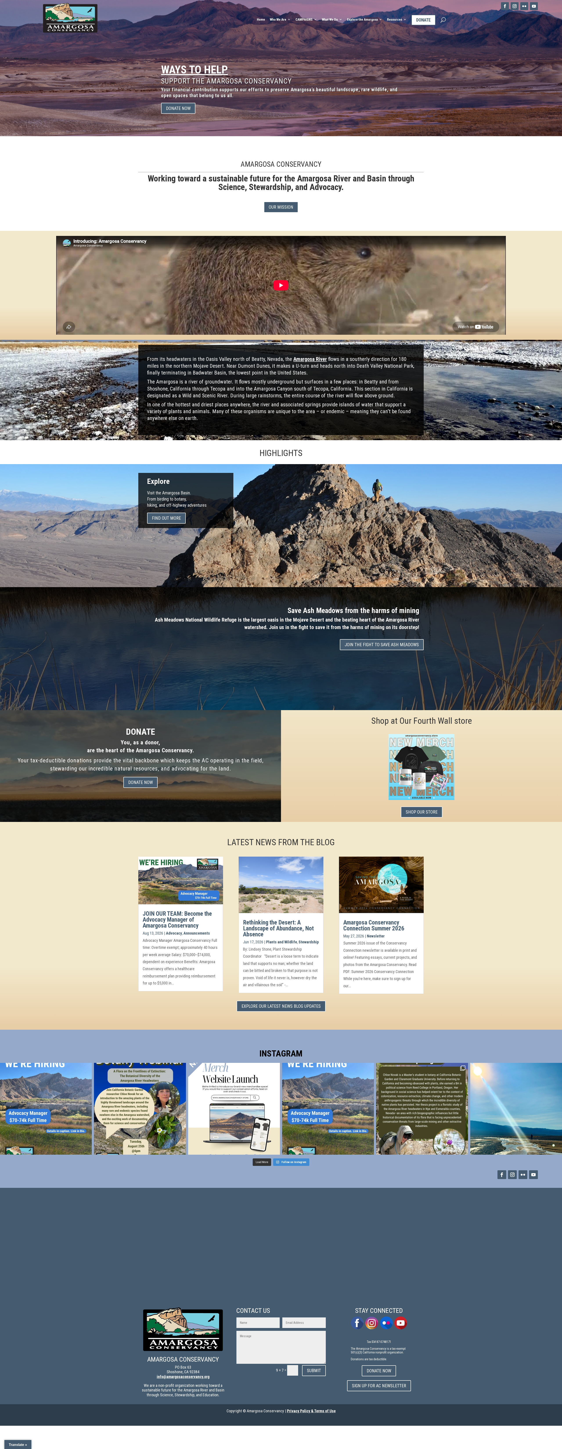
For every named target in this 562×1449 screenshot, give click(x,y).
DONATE (423, 20)
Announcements (197, 933)
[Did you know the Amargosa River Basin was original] (516, 1109)
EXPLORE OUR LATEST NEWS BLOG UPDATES (281, 1006)
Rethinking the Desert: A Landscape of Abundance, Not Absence (278, 928)
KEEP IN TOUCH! (325, 85)
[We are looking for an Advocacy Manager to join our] (46, 1109)
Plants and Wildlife (281, 942)
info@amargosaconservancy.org (183, 1376)
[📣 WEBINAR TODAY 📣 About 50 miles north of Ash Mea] (140, 1109)
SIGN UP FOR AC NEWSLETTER (321, 108)
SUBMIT (314, 1370)
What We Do (330, 20)
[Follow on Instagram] (515, 6)
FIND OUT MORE (166, 518)
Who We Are (278, 20)
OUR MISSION (281, 207)
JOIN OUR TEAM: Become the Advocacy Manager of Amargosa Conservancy (177, 919)
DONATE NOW (140, 782)
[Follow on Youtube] (534, 6)
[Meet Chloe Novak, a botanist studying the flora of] (422, 1109)
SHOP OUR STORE (422, 812)
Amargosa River (310, 359)
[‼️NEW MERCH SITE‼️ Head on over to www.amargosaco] (234, 1109)
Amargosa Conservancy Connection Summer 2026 (373, 925)
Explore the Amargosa (362, 20)
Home (261, 20)
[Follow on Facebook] (505, 6)
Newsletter (376, 936)
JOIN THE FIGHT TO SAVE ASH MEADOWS (382, 644)
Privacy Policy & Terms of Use (311, 1411)
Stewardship (309, 942)
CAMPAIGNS (304, 20)
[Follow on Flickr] (524, 6)
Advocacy (174, 933)
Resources (394, 20)
